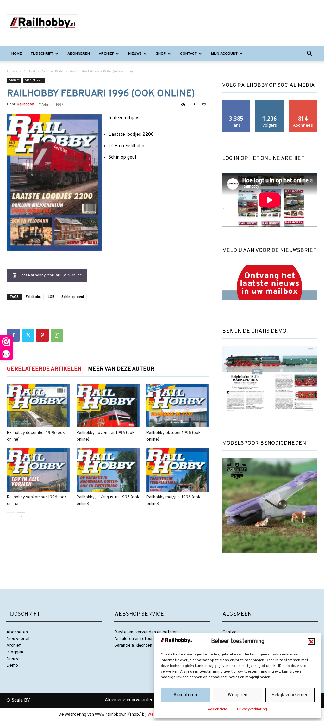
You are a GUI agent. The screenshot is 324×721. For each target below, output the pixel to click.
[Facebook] (13, 335)
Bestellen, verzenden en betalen (146, 632)
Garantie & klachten (133, 645)
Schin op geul (72, 297)
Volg (270, 102)
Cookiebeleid (216, 709)
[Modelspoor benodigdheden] (269, 558)
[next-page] (21, 516)
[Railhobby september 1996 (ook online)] (38, 470)
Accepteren (185, 695)
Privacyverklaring (252, 709)
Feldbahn (33, 297)
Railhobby (25, 104)
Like (236, 102)
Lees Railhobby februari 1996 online (51, 275)
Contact (188, 53)
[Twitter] (28, 335)
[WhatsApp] (57, 335)
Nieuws (135, 53)
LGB (51, 297)
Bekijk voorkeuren (289, 695)
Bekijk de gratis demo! (255, 331)
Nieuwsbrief (18, 639)
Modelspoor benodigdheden (264, 443)
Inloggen (14, 652)
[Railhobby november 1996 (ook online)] (108, 405)
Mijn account (224, 53)
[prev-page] (11, 516)
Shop (161, 53)
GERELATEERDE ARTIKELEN (44, 369)
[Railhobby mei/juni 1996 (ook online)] (177, 470)
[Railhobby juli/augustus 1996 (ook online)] (108, 470)
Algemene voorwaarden (129, 700)
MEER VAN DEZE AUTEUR (121, 369)
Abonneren (78, 53)
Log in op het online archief (263, 158)
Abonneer (303, 102)
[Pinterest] (42, 335)
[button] (311, 641)
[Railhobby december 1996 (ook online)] (38, 405)
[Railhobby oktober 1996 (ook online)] (177, 405)
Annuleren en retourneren (139, 639)
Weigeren (237, 695)
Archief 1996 (52, 71)
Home (16, 53)
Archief (106, 53)
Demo (12, 665)
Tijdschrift (42, 53)
